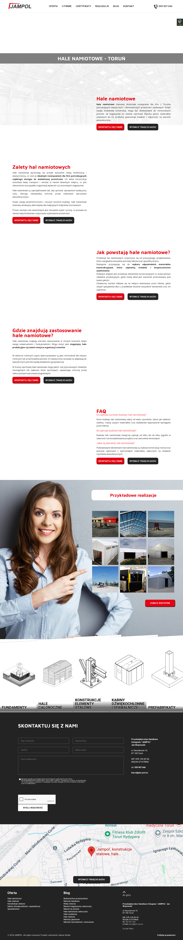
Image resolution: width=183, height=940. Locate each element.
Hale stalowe (13, 901)
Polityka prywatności (166, 935)
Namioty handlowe (71, 901)
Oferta (53, 6)
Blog (116, 6)
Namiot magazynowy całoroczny (77, 906)
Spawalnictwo (13, 909)
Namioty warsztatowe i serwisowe (78, 922)
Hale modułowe (70, 914)
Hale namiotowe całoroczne (75, 911)
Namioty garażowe (71, 919)
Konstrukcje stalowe (16, 904)
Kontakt (128, 6)
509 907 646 (165, 6)
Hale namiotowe (14, 898)
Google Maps (128, 928)
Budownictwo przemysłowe (75, 898)
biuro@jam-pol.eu (139, 773)
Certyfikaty (83, 6)
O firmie (67, 6)
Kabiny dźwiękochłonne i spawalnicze (23, 906)
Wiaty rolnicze (69, 904)
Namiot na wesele (71, 909)
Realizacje (102, 6)
